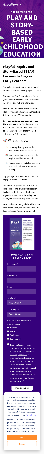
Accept (22, 437)
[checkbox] (21, 333)
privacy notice (22, 355)
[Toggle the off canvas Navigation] (39, 4)
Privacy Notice (31, 415)
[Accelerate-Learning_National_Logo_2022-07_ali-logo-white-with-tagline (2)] (12, 5)
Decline (22, 444)
